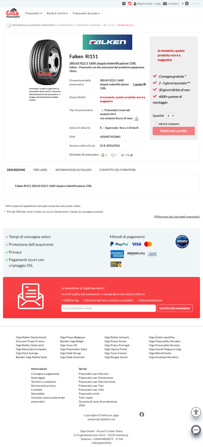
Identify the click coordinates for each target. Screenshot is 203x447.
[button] (196, 411)
